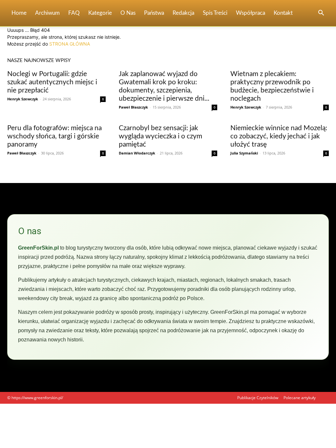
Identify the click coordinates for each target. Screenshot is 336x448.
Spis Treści (215, 13)
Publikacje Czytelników (257, 397)
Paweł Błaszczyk (133, 107)
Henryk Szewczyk (22, 98)
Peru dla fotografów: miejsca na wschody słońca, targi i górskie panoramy (54, 136)
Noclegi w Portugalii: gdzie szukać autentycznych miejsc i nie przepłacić (52, 82)
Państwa (154, 13)
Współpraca (250, 13)
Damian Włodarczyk (137, 153)
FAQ (74, 13)
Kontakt (283, 13)
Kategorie (100, 13)
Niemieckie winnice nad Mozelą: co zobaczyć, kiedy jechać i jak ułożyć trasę (278, 136)
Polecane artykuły (300, 397)
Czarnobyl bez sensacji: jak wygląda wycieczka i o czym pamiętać (160, 136)
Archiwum (47, 13)
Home (19, 13)
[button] (321, 13)
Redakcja (183, 13)
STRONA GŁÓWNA (69, 44)
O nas (128, 13)
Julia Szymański (244, 153)
